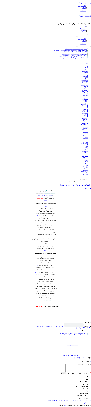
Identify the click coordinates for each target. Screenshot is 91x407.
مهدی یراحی (85, 74)
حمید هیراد (86, 137)
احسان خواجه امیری (83, 171)
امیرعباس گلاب (84, 162)
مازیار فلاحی (85, 95)
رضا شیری (86, 133)
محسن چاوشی (85, 90)
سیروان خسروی (84, 124)
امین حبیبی (86, 160)
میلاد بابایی (86, 69)
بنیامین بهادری (85, 151)
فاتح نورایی (86, 102)
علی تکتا (86, 114)
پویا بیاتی (86, 147)
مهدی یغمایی (85, 73)
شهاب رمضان (85, 119)
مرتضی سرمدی (84, 82)
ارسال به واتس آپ (77, 327)
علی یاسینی (85, 106)
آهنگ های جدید (54, 400)
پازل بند (86, 148)
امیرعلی (86, 161)
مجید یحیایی (85, 92)
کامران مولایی (85, 97)
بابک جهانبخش (85, 153)
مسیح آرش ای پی (84, 80)
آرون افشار (85, 174)
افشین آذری (85, 166)
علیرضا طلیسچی (84, 104)
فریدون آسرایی (85, 99)
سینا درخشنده (85, 123)
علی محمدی (85, 109)
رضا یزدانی (86, 130)
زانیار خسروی (85, 128)
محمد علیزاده (85, 86)
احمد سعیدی (85, 170)
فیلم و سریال (46, 400)
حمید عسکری (85, 138)
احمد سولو (86, 168)
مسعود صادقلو (85, 81)
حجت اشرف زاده (84, 143)
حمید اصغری (85, 141)
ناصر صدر (86, 68)
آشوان (87, 172)
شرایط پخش (83, 7)
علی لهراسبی (85, 110)
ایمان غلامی (85, 154)
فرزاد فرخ (86, 101)
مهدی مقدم (85, 76)
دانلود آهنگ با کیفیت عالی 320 (56, 326)
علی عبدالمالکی (84, 111)
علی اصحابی (85, 115)
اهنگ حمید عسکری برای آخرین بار (74, 185)
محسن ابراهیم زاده (84, 91)
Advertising (83, 8)
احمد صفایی (85, 167)
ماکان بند (86, 94)
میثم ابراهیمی (85, 71)
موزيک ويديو (77, 400)
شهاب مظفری (85, 118)
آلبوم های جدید (69, 400)
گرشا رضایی (85, 96)
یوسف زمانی (85, 63)
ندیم (87, 66)
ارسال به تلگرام (86, 327)
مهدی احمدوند (85, 78)
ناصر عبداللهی (85, 67)
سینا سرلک (85, 121)
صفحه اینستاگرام (87, 403)
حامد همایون (85, 144)
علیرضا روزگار (85, 105)
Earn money (83, 9)
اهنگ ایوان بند (85, 157)
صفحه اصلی (83, 11)
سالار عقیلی (85, 127)
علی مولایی (85, 107)
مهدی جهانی (85, 77)
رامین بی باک (85, 135)
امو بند (87, 165)
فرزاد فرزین (85, 100)
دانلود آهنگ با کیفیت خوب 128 (43, 326)
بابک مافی (86, 152)
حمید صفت (85, 139)
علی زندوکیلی (85, 113)
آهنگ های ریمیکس (82, 6)
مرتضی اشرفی (85, 83)
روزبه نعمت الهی (84, 129)
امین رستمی (85, 158)
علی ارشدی (85, 116)
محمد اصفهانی (85, 87)
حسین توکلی (85, 142)
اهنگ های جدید (85, 156)
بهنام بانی (86, 149)
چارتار (87, 146)
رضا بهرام (86, 134)
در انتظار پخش (61, 400)
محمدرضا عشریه (84, 85)
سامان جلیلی (85, 125)
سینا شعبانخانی (85, 120)
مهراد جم (86, 72)
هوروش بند (85, 64)
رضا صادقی (85, 132)
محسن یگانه (85, 88)
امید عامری (85, 163)
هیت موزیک (85, 2)
